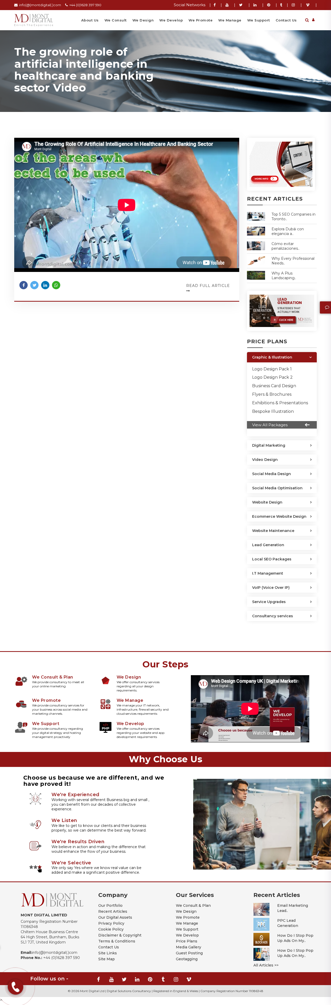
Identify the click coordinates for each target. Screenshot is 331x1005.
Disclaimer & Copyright (119, 935)
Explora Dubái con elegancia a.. (288, 231)
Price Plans (186, 941)
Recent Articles (112, 911)
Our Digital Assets (115, 917)
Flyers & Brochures (271, 394)
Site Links (107, 953)
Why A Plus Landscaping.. (284, 275)
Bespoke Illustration (273, 411)
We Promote (201, 20)
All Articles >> (266, 965)
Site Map (106, 959)
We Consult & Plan (193, 905)
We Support (258, 20)
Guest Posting (189, 953)
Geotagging (187, 959)
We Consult (115, 20)
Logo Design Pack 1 (272, 369)
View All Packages (270, 424)
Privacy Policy (111, 923)
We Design (143, 20)
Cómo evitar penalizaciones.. (285, 246)
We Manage (230, 20)
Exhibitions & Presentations (280, 402)
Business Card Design (274, 385)
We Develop (171, 20)
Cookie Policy (111, 929)
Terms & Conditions (116, 941)
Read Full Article (208, 285)
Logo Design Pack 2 (272, 377)
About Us (90, 20)
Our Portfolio (110, 905)
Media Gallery (188, 947)
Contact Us (286, 20)
